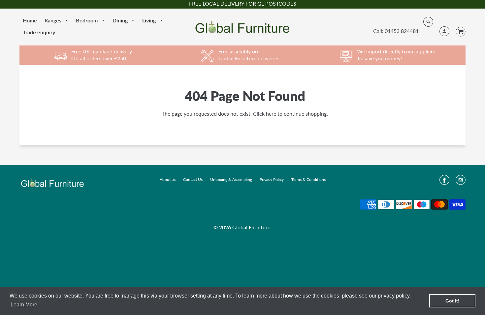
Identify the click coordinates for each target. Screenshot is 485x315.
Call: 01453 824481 (396, 31)
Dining (121, 20)
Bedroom (87, 20)
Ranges (54, 20)
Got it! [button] (452, 300)
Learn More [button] (24, 304)
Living (149, 20)
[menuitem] (29, 20)
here (271, 113)
